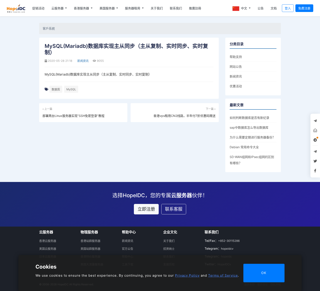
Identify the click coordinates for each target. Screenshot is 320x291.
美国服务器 (107, 8)
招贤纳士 (169, 248)
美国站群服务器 (90, 248)
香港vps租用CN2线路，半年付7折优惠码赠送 (184, 116)
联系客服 (173, 209)
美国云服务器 (47, 248)
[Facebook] (315, 170)
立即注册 (146, 209)
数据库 (56, 89)
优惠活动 (236, 86)
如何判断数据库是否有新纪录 (249, 117)
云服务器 (57, 8)
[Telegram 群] (315, 151)
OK (264, 273)
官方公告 (127, 248)
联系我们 (176, 8)
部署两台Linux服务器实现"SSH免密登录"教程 (73, 116)
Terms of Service (223, 275)
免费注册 (304, 8)
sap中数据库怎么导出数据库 (249, 127)
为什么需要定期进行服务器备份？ (252, 137)
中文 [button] (244, 8)
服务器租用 (133, 8)
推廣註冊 (195, 8)
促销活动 (38, 8)
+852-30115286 (229, 240)
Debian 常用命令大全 (244, 147)
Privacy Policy (187, 275)
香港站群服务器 (90, 240)
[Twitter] (315, 161)
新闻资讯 (82, 60)
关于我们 (157, 8)
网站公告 (236, 66)
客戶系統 (49, 28)
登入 (288, 8)
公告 (261, 8)
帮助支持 (236, 57)
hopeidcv (227, 248)
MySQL (71, 89)
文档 (274, 8)
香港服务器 (82, 8)
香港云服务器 (47, 240)
